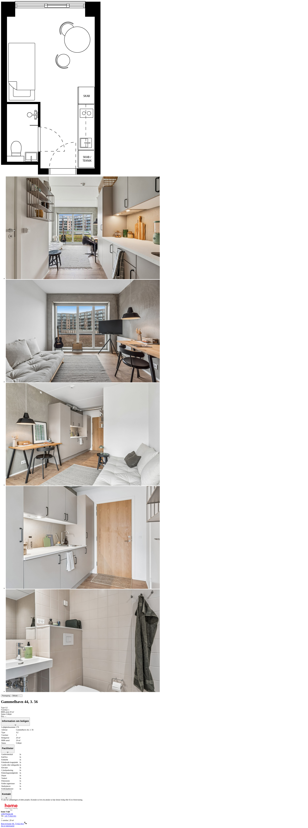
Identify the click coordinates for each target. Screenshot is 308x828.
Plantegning (6, 696)
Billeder (15, 696)
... (21, 696)
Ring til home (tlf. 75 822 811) (12, 824)
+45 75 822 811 (10, 816)
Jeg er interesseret (7, 826)
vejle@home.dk (7, 814)
